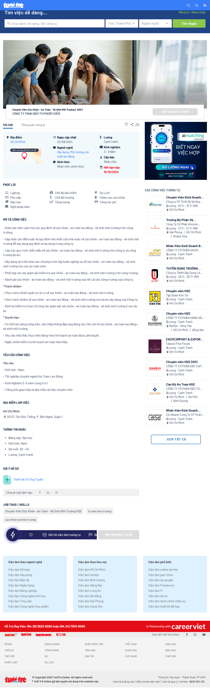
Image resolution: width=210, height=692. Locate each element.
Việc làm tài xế (157, 596)
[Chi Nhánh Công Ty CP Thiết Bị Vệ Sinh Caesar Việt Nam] (155, 417)
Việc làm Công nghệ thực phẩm (28, 606)
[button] (197, 5)
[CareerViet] (188, 626)
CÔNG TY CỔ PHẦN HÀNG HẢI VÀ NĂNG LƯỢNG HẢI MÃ (184, 318)
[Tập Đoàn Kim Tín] (155, 298)
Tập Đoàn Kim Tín (177, 295)
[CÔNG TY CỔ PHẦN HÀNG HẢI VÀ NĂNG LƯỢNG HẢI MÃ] (155, 320)
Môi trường (77, 152)
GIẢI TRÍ (89, 656)
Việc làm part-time (160, 575)
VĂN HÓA (90, 650)
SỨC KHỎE (131, 656)
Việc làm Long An (89, 590)
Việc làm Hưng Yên (90, 606)
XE (46, 656)
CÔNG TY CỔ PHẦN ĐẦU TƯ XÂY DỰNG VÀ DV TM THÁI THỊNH (183, 389)
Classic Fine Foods (178, 343)
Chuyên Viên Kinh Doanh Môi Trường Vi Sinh (183, 197)
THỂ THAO (131, 644)
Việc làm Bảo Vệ (18, 580)
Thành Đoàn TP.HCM (193, 677)
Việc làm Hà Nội (88, 575)
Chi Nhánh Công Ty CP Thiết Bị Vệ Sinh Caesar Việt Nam (184, 415)
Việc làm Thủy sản (20, 601)
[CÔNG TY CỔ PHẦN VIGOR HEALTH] (155, 253)
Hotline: (191, 681)
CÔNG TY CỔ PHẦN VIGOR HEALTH (182, 250)
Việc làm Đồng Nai (90, 585)
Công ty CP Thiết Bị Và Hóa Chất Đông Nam (183, 202)
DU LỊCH (49, 662)
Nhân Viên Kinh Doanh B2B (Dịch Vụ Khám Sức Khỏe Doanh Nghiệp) (185, 246)
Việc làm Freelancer (161, 585)
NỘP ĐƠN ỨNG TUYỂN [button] (175, 111)
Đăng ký (184, 12)
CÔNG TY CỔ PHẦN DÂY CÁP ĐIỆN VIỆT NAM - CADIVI (183, 366)
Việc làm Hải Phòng (91, 601)
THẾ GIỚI (9, 656)
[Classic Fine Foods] (155, 346)
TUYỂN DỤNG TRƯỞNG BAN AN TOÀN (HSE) (182, 268)
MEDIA (8, 644)
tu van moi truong (99, 511)
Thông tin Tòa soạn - (170, 677)
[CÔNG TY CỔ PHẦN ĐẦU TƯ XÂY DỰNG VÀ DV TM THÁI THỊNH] (155, 391)
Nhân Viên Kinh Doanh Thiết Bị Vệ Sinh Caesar (182, 410)
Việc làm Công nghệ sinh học (27, 596)
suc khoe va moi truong (20, 519)
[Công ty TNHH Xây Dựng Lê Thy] (155, 275)
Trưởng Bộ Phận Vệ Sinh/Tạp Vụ (179, 220)
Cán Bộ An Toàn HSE (180, 384)
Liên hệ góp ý (169, 681)
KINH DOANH (52, 644)
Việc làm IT (155, 590)
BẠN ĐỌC (170, 650)
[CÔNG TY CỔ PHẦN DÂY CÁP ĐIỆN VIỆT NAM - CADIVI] (155, 369)
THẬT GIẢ (170, 656)
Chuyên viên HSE (178, 291)
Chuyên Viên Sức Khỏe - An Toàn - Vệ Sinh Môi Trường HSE (43, 511)
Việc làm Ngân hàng (21, 585)
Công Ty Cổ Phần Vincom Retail (182, 224)
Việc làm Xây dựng (20, 575)
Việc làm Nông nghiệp (22, 590)
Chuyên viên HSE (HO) (181, 362)
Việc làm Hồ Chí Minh (91, 569)
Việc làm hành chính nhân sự (166, 601)
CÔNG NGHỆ (52, 650)
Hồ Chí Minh (17, 142)
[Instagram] (195, 634)
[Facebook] (187, 634)
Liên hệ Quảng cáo (123, 681)
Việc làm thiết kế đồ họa (164, 606)
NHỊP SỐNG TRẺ (94, 644)
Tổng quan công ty (33, 125)
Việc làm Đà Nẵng (89, 596)
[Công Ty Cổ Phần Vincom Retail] (155, 227)
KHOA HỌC (131, 650)
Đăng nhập (198, 12)
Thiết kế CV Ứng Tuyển (28, 479)
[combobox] (55, 23)
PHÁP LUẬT (11, 662)
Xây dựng (63, 152)
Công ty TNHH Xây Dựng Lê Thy (183, 273)
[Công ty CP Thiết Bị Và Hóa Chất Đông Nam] (155, 204)
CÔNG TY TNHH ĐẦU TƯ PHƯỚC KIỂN (36, 113)
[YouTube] (203, 634)
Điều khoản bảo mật (148, 681)
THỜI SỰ (9, 650)
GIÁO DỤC (170, 644)
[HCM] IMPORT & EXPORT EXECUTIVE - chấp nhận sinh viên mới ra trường (184, 339)
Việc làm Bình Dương (91, 580)
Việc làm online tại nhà (163, 569)
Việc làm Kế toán (19, 569)
